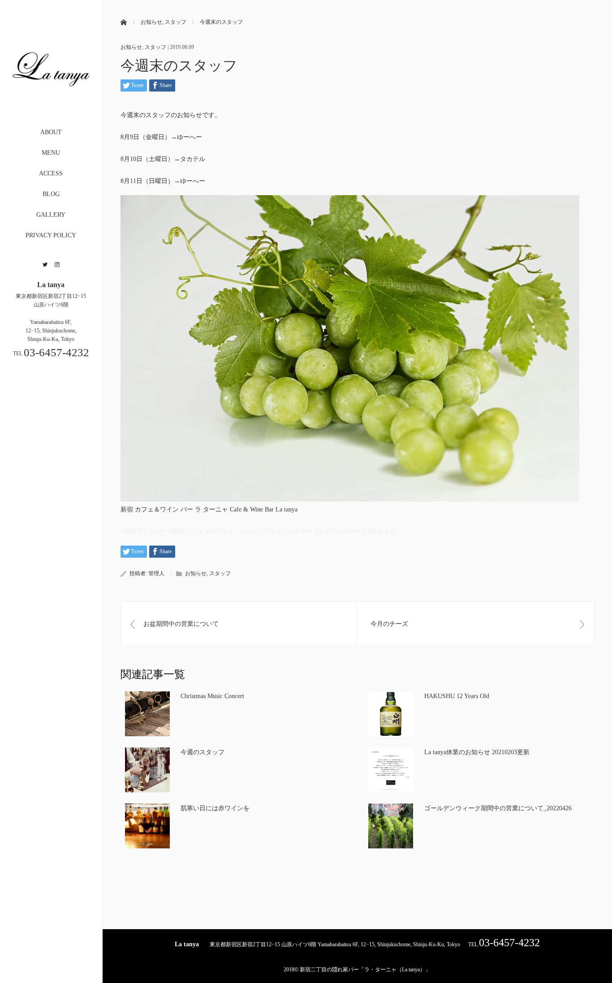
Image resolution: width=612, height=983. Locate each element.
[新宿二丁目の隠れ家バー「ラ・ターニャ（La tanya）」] (51, 105)
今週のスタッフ (202, 752)
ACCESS (51, 173)
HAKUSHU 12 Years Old (456, 696)
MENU (51, 152)
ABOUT (51, 132)
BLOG (51, 194)
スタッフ (155, 47)
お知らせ (131, 47)
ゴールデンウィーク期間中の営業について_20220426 (498, 808)
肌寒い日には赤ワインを (215, 808)
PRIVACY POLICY (51, 235)
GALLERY (50, 214)
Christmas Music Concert (212, 696)
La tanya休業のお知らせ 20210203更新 (477, 752)
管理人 (156, 573)
